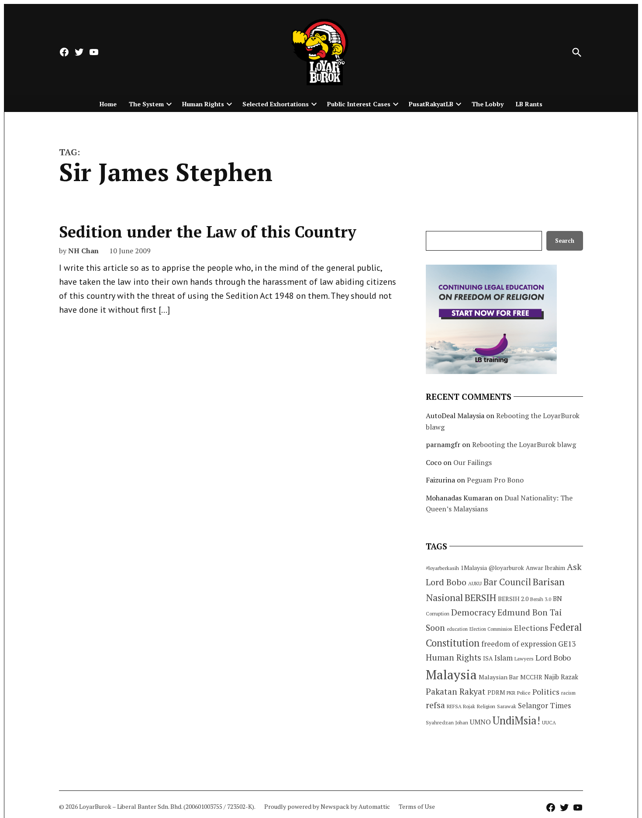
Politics (545, 691)
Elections (531, 627)
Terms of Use (417, 806)
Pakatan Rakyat (456, 691)
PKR (511, 692)
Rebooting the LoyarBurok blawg (524, 444)
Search (564, 241)
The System (146, 104)
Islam (503, 658)
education (457, 629)
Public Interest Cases (358, 104)
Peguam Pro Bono (495, 480)
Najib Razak (561, 677)
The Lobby (488, 104)
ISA (488, 658)
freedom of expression (518, 644)
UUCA (549, 722)
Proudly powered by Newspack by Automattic (327, 806)
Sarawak (506, 706)
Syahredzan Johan (447, 722)
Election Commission (490, 629)
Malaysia (451, 674)
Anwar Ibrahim (545, 568)
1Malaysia (474, 568)
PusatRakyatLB (431, 104)
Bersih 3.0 (540, 599)
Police (524, 692)
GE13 (567, 644)
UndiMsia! (516, 720)
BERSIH (480, 597)
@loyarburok (506, 568)
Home (108, 104)
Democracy (473, 612)
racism (568, 692)
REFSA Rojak (461, 706)
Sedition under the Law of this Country (207, 231)
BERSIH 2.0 (513, 598)
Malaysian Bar (498, 677)
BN (557, 598)
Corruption (437, 614)
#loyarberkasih (442, 568)
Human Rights (203, 104)
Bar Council (507, 582)
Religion (486, 706)
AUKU (475, 583)
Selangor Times (544, 705)
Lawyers (524, 658)
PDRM (496, 692)
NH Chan (83, 250)
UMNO (480, 722)
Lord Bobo (553, 657)
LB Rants (529, 104)
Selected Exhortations (275, 104)
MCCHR (531, 677)
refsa (435, 705)
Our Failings (472, 462)
